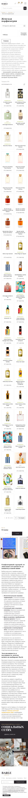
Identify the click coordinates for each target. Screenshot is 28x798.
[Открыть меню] (25, 3)
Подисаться (20, 782)
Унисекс (6, 41)
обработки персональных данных (16, 790)
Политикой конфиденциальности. (11, 791)
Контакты (20, 778)
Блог (25, 778)
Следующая (15, 517)
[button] (24, 35)
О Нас (3, 778)
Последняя (21, 517)
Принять (6, 795)
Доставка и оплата (11, 778)
